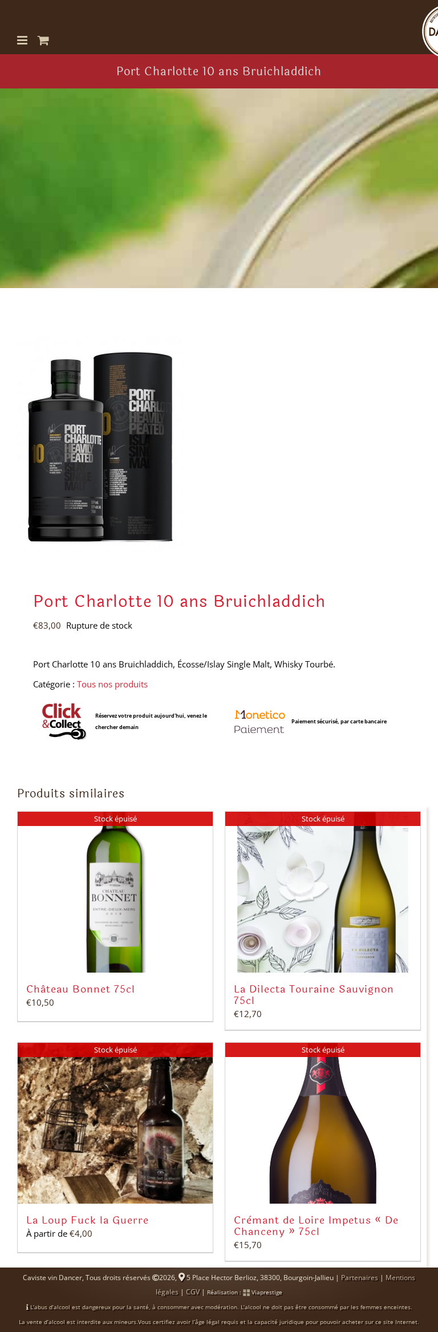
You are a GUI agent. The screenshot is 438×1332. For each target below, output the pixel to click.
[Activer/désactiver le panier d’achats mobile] (43, 40)
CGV (193, 1292)
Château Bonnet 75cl (80, 989)
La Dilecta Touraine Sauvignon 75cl (314, 995)
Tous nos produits (112, 684)
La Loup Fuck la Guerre (87, 1220)
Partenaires (359, 1277)
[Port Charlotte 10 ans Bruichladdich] (219, 442)
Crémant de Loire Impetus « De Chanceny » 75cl (316, 1226)
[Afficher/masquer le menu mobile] (23, 40)
